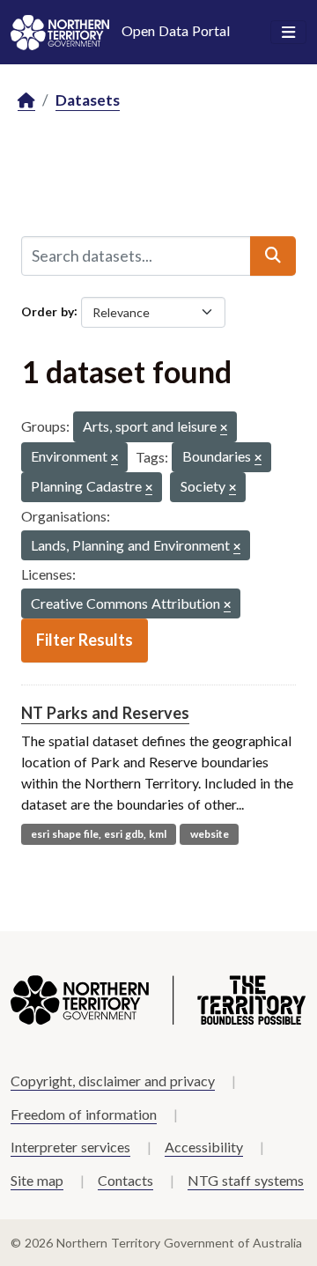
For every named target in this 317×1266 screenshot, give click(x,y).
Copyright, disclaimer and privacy (113, 1080)
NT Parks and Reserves (105, 712)
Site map (37, 1180)
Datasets (87, 100)
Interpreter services (70, 1146)
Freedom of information (84, 1114)
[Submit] (273, 255)
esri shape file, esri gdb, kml (98, 833)
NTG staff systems (246, 1180)
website (209, 833)
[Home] (26, 101)
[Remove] (223, 428)
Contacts (125, 1180)
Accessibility (204, 1146)
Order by (47, 310)
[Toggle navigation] (288, 32)
